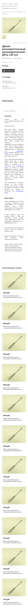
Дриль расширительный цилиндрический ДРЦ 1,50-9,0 (12, 388)
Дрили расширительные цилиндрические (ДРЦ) (9, 7)
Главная (4, 4)
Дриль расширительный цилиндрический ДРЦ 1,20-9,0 (12, 327)
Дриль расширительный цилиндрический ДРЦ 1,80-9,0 (12, 449)
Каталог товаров (13, 4)
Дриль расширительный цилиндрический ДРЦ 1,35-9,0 (12, 357)
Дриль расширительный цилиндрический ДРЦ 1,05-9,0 (12, 296)
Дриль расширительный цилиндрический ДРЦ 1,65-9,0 (12, 419)
